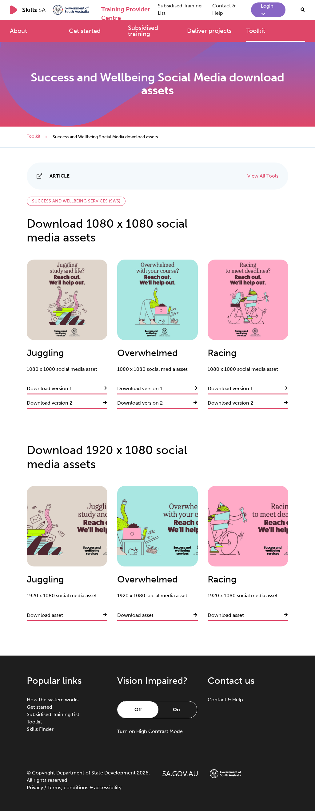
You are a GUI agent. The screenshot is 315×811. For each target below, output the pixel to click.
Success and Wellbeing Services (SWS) (76, 201)
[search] (302, 9)
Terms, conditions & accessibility (84, 787)
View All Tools (262, 176)
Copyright (43, 773)
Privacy (35, 787)
